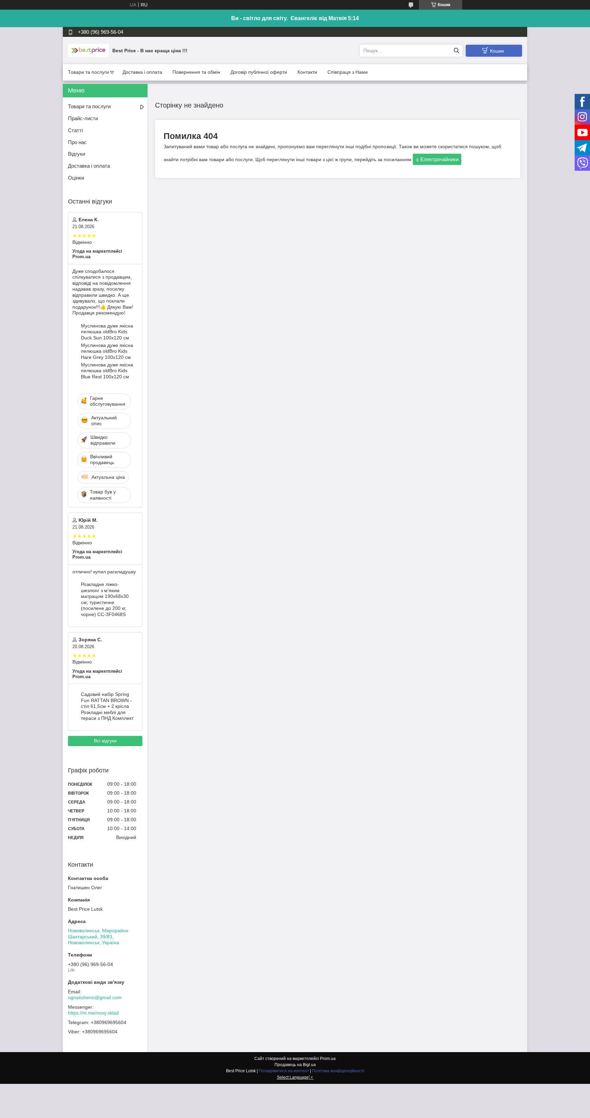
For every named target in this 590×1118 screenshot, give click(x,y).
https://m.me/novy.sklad (93, 1013)
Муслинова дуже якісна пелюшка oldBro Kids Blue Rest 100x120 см (107, 370)
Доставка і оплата (142, 72)
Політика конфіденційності (338, 1070)
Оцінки (76, 178)
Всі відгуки (105, 740)
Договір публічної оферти (258, 72)
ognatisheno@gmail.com (95, 997)
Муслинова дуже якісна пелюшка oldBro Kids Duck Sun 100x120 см (107, 331)
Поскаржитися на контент (284, 1070)
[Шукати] (456, 51)
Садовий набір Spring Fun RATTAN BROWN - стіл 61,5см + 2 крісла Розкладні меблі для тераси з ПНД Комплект (107, 706)
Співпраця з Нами (347, 72)
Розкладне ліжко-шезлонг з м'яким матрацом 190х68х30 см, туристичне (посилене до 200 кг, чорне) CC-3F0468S (105, 599)
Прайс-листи (83, 118)
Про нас (77, 142)
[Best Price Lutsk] (88, 50)
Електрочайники (439, 159)
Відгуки (76, 154)
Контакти (307, 72)
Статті (75, 130)
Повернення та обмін (196, 72)
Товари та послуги (88, 72)
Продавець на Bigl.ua (295, 1064)
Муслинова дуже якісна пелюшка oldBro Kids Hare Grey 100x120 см (107, 351)
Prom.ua (328, 1058)
